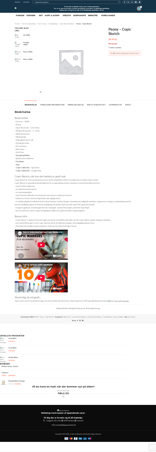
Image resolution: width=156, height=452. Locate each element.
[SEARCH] (119, 2)
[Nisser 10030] (18, 60)
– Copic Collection (22, 170)
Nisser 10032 (27, 52)
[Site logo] (21, 8)
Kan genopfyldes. (23, 155)
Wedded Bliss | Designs (16, 381)
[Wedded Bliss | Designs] (3, 382)
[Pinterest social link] (139, 2)
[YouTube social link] (135, 2)
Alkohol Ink (67, 317)
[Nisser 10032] (18, 53)
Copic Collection (23, 167)
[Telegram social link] (82, 320)
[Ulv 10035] (18, 36)
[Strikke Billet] (3, 359)
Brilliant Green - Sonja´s (10, 366)
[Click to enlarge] (40, 92)
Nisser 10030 (27, 59)
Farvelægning (53, 24)
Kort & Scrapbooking (29, 24)
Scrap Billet (12, 338)
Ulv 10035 (26, 35)
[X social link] (128, 2)
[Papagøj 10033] (18, 44)
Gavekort (5, 372)
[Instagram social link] (132, 2)
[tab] (31, 103)
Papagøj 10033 (26, 43)
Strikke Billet (13, 357)
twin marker (131, 317)
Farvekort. (20, 161)
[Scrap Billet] (3, 340)
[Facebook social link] (124, 2)
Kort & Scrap (42, 24)
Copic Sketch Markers (67, 24)
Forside (17, 24)
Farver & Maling (118, 317)
